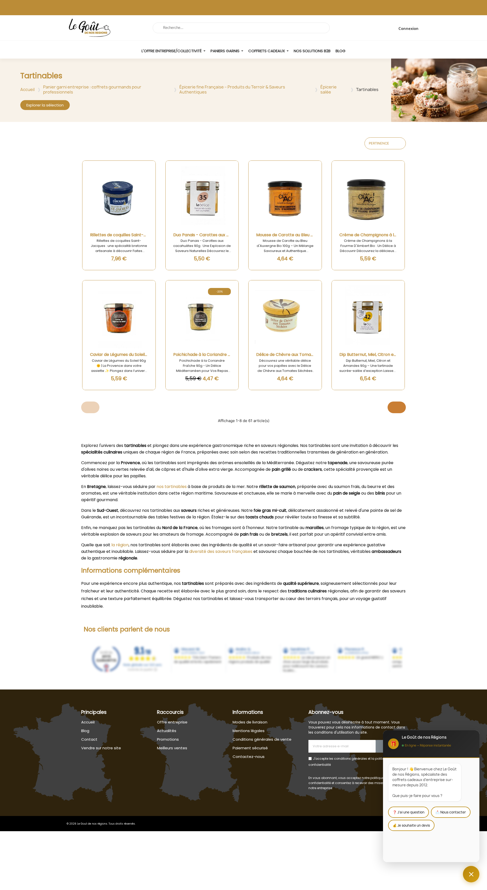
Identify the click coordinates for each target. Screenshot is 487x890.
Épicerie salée (328, 89)
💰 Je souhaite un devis (411, 825)
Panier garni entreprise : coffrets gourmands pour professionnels (92, 89)
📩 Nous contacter (451, 812)
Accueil (27, 89)
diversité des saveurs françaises (220, 551)
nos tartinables (171, 486)
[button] (45, 105)
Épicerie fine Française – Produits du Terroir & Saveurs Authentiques (232, 89)
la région (120, 545)
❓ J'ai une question (408, 812)
